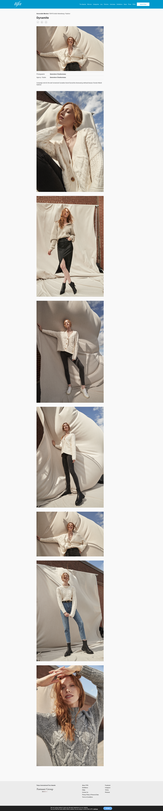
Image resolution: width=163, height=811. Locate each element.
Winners (89, 4)
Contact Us (85, 792)
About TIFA (85, 785)
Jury (101, 4)
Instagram (107, 787)
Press (129, 4)
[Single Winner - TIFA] (18, 4)
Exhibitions (119, 4)
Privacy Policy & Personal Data (90, 794)
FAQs (134, 4)
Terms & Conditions (87, 797)
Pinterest (107, 792)
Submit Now (143, 4)
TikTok (107, 790)
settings (95, 809)
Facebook (107, 785)
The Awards (82, 4)
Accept (108, 808)
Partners (106, 4)
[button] (38, 22)
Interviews (112, 4)
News (125, 4)
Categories (96, 4)
